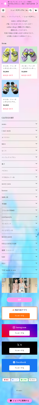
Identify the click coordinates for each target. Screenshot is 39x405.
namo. (4, 124)
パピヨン (5, 171)
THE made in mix (9, 270)
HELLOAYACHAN (9, 244)
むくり (4, 151)
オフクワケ (6, 137)
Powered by (17, 394)
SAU (3, 257)
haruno (5, 191)
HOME (4, 17)
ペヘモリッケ (6, 224)
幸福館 (4, 204)
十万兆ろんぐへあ (8, 177)
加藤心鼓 (5, 197)
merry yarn (6, 184)
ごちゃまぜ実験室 (8, 210)
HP (19, 300)
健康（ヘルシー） (8, 250)
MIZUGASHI (7, 237)
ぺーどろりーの (7, 230)
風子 (3, 164)
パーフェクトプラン (15, 17)
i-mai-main (6, 131)
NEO (4, 144)
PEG (3, 264)
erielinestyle (7, 217)
